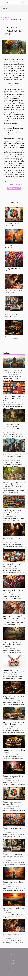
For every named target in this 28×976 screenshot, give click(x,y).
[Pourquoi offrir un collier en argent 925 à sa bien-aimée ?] (14, 661)
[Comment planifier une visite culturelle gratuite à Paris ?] (14, 361)
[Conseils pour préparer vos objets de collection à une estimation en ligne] (14, 501)
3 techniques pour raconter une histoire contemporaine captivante (12, 644)
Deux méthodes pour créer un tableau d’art (13, 291)
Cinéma (13, 960)
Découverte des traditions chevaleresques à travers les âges (13, 456)
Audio (13, 957)
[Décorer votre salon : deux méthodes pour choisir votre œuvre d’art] (14, 303)
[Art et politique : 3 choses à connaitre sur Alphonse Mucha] (14, 607)
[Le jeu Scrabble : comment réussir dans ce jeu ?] (14, 555)
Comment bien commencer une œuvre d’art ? (13, 224)
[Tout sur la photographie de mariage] (14, 529)
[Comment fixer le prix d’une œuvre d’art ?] (14, 236)
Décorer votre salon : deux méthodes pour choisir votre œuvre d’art (13, 314)
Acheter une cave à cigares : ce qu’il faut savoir (13, 338)
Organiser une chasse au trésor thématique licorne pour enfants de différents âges (14, 484)
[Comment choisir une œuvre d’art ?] (14, 819)
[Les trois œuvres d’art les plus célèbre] (14, 899)
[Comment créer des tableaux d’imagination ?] (14, 767)
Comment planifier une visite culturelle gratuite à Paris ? (13, 371)
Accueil (3, 17)
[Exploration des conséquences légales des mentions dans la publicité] (14, 387)
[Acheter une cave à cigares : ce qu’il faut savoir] (14, 327)
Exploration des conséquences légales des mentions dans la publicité (13, 398)
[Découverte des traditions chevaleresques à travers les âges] (14, 445)
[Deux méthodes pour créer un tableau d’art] (14, 281)
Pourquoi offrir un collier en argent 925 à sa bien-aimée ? (13, 671)
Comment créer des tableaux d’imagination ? (13, 777)
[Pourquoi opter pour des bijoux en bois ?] (14, 741)
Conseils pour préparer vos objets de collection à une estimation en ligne (12, 512)
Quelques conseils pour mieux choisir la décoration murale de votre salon (14, 724)
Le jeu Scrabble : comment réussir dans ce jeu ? (12, 565)
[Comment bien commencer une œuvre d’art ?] (14, 214)
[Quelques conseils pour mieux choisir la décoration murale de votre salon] (14, 713)
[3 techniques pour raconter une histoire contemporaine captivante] (14, 633)
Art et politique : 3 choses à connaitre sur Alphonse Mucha (14, 617)
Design (13, 954)
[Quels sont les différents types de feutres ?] (14, 259)
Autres (8, 17)
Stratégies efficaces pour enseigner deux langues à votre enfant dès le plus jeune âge (13, 427)
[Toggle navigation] (4, 8)
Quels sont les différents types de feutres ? (12, 269)
